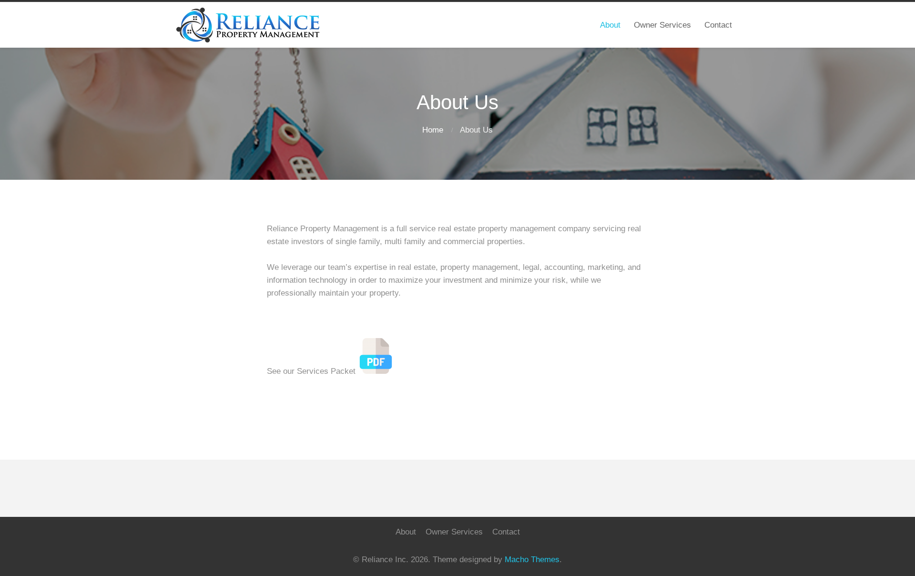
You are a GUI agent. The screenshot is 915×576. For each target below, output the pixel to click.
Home (432, 129)
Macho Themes (532, 559)
